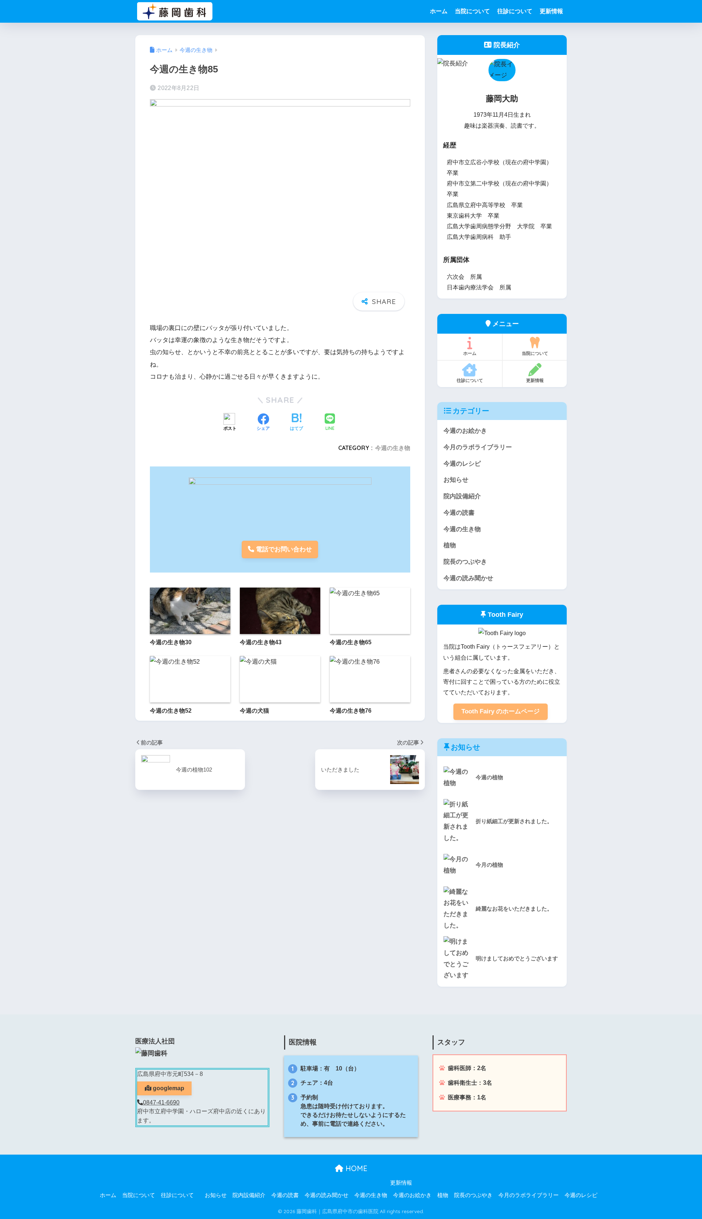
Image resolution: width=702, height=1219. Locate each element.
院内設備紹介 (462, 496)
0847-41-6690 (161, 1102)
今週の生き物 (392, 447)
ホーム (439, 11)
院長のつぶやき (465, 561)
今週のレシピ (462, 463)
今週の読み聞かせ (468, 578)
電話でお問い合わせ (283, 549)
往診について (514, 11)
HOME (355, 1168)
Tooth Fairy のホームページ (500, 711)
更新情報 (551, 11)
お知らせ (456, 479)
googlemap (167, 1088)
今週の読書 (459, 512)
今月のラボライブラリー (478, 447)
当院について (472, 11)
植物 (450, 545)
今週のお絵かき (465, 430)
